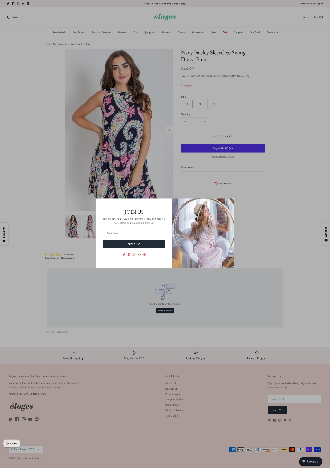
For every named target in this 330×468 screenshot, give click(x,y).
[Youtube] (139, 254)
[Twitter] (124, 254)
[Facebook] (129, 254)
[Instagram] (134, 254)
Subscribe (134, 244)
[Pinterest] (144, 254)
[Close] (229, 203)
